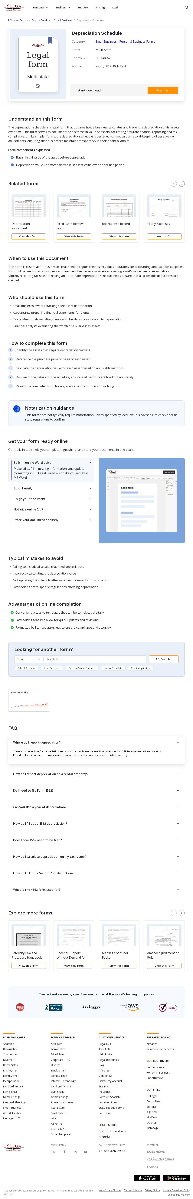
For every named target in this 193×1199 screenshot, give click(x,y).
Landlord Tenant (13, 1086)
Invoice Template (113, 668)
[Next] (182, 184)
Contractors (10, 1054)
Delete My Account (110, 1081)
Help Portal (105, 1054)
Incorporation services (160, 1049)
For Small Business (158, 1072)
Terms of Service (133, 1190)
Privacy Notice (152, 1190)
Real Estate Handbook (112, 1131)
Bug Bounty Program (179, 1194)
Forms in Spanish (109, 1097)
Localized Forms (109, 1102)
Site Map (104, 1086)
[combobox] (94, 659)
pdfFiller (151, 1106)
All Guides (105, 1136)
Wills (53, 1118)
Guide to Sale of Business (81, 668)
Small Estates (59, 1113)
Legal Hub (105, 1044)
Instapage (153, 1128)
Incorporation (11, 1081)
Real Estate (58, 1107)
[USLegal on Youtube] (86, 1152)
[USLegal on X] (54, 1152)
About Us (104, 1049)
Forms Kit (105, 1113)
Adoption (8, 1044)
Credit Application (140, 668)
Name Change (12, 1097)
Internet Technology (63, 1081)
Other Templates (61, 1134)
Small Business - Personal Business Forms (125, 41)
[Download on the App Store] (147, 1178)
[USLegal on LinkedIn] (75, 1152)
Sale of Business (26, 668)
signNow (152, 1112)
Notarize (152, 1044)
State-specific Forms (111, 1107)
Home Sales (10, 1065)
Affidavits (56, 1044)
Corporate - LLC (60, 1060)
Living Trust (10, 1091)
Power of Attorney (62, 1102)
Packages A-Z (11, 1118)
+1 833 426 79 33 (112, 1150)
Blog (101, 1065)
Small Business (12, 1107)
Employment (10, 1070)
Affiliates (104, 1070)
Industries (105, 1091)
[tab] (51, 470)
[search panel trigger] (187, 7)
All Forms (56, 1123)
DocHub (152, 1122)
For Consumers (156, 1067)
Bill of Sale (57, 1054)
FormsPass (153, 1101)
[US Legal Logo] (13, 1147)
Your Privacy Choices (110, 1190)
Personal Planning (14, 1102)
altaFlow (152, 1117)
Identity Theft (11, 1075)
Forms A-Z (57, 1129)
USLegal (152, 1096)
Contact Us (105, 1075)
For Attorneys (155, 1078)
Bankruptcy (10, 1049)
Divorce (7, 1060)
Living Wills (57, 1091)
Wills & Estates (12, 1113)
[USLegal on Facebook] (64, 1152)
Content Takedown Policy (176, 1190)
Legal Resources (109, 1060)
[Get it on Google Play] (176, 1178)
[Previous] (174, 184)
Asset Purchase (52, 668)
